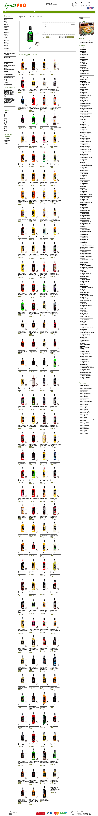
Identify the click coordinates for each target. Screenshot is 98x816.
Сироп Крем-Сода (84, 199)
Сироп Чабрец (83, 337)
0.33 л (5, 124)
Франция (7, 144)
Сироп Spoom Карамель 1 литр (44, 407)
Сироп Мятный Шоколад (86, 256)
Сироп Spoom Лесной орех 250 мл (55, 220)
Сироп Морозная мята (85, 250)
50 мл (5, 130)
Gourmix (6, 29)
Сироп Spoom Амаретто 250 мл (44, 332)
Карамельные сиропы (9, 99)
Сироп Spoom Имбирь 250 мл (33, 90)
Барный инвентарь (8, 62)
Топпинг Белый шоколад (86, 388)
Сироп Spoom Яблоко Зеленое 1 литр (54, 370)
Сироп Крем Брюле (84, 197)
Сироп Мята (82, 254)
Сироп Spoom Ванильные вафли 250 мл (22, 668)
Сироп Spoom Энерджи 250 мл (33, 611)
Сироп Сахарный (84, 294)
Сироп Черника (83, 358)
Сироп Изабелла (84, 154)
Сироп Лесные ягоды (85, 215)
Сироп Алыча (83, 52)
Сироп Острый (83, 271)
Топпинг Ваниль (84, 390)
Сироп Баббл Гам (84, 63)
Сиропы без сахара (8, 77)
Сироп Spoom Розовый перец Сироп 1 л (43, 706)
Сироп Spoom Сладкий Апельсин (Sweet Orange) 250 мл (33, 801)
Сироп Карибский (84, 173)
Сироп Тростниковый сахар (86, 318)
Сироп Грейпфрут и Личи (86, 113)
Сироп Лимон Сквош (85, 218)
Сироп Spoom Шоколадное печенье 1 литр (22, 573)
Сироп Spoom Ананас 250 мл (43, 744)
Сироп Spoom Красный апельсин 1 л (23, 593)
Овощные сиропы (8, 101)
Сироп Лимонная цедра (85, 221)
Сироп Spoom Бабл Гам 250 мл (34, 630)
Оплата (30, 11)
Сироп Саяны (83, 297)
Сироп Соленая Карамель (86, 305)
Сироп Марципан (84, 239)
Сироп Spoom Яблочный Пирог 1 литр (23, 389)
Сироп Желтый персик (85, 141)
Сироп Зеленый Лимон (85, 151)
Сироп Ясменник (84, 378)
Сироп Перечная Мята (85, 273)
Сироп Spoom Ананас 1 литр (53, 499)
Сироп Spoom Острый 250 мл (54, 725)
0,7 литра (6, 121)
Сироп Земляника (84, 152)
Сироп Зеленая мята (85, 146)
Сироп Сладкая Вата (85, 298)
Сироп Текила (83, 310)
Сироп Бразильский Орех (86, 85)
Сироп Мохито (83, 251)
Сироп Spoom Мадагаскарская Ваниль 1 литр (33, 593)
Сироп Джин (83, 122)
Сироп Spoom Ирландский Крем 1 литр (55, 407)
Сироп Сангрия (83, 290)
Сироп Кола (82, 188)
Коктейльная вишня (9, 69)
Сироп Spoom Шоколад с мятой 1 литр (55, 389)
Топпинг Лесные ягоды (85, 412)
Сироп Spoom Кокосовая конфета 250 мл (23, 649)
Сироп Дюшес (83, 127)
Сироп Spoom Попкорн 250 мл (54, 781)
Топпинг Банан (83, 386)
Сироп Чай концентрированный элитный (85, 347)
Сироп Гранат (83, 109)
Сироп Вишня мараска (85, 95)
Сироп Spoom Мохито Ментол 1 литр (54, 165)
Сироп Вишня (83, 93)
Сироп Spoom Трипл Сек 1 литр (34, 237)
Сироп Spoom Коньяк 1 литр (43, 517)
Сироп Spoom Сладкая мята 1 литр (55, 553)
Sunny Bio (6, 43)
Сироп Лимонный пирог (85, 223)
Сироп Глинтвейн (84, 101)
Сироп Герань (83, 98)
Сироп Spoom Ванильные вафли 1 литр (23, 630)
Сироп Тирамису (84, 311)
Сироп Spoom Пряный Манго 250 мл (55, 687)
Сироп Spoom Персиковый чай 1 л (45, 800)
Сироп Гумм (83, 121)
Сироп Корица (83, 191)
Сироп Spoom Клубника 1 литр (54, 274)
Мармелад (6, 72)
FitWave (5, 27)
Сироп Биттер (83, 81)
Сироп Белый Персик (85, 71)
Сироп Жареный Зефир (85, 132)
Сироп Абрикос (83, 47)
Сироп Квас (82, 176)
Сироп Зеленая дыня (85, 144)
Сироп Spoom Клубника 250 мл (33, 553)
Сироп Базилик (83, 65)
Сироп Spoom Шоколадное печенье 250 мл (43, 668)
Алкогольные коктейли (85, 40)
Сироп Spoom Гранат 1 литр (53, 517)
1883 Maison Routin (8, 18)
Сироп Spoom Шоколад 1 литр (44, 388)
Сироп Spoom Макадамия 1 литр (22, 237)
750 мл (5, 114)
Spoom (5, 42)
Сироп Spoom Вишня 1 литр (32, 462)
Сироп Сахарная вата (85, 292)
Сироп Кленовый (84, 181)
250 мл (5, 118)
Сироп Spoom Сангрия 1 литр (33, 145)
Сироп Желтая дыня (85, 138)
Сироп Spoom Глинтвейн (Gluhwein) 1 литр (22, 611)
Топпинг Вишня (83, 391)
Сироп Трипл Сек (84, 314)
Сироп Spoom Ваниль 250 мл (43, 350)
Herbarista (6, 32)
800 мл (5, 127)
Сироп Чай (82, 339)
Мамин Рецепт (7, 50)
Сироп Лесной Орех (84, 213)
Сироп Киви (82, 178)
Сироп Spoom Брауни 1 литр (53, 313)
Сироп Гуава (83, 119)
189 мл (5, 128)
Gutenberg (6, 30)
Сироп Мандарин (84, 234)
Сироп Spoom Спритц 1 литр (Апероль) (43, 274)
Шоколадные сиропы (9, 100)
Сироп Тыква (83, 321)
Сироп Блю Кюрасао (85, 82)
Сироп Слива (83, 302)
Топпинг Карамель (84, 398)
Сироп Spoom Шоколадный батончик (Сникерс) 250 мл (34, 706)
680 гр (5, 122)
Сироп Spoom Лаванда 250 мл (22, 126)
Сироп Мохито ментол (85, 253)
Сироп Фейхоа (83, 322)
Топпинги (6, 82)
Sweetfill (6, 45)
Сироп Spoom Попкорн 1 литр (22, 255)
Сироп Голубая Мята (85, 105)
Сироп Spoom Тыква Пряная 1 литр (55, 108)
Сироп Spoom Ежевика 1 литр (33, 445)
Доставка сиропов (15, 11)
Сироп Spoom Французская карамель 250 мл (22, 800)
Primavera (6, 38)
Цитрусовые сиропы (9, 94)
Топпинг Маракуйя (84, 415)
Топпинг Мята (83, 420)
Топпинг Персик (83, 423)
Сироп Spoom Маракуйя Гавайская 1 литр (23, 201)
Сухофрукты (7, 80)
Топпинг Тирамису (84, 425)
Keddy (5, 34)
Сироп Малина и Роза (85, 229)
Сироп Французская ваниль (86, 327)
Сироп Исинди (83, 167)
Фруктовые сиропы (9, 92)
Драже (5, 68)
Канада (6, 141)
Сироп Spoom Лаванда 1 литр (33, 388)
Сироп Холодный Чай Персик (87, 332)
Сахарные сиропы (8, 98)
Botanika (6, 22)
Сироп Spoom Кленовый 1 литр (22, 294)
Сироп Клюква (83, 184)
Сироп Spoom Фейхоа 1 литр (21, 313)
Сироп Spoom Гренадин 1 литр (22, 462)
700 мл (5, 115)
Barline (5, 21)
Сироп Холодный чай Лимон (87, 331)
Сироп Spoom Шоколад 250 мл (54, 90)
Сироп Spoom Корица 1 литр (43, 72)
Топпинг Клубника (84, 402)
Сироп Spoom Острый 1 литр (32, 164)
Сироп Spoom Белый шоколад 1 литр (54, 535)
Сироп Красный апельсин (86, 194)
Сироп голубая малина (85, 103)
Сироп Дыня (83, 124)
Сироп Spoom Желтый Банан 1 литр (44, 481)
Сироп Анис (82, 57)
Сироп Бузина (83, 87)
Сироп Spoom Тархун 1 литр (32, 126)
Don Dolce (6, 26)
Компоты (6, 71)
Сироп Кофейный (84, 192)
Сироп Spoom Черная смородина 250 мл (23, 726)
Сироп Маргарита (84, 237)
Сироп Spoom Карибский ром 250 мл (55, 630)
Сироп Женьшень (84, 143)
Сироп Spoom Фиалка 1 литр (54, 294)
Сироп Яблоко (83, 370)
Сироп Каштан (83, 175)
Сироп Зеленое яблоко (85, 147)
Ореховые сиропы (8, 93)
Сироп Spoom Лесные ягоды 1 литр (44, 255)
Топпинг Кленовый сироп (86, 401)
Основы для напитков (9, 76)
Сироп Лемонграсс (84, 212)
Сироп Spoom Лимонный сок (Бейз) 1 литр (22, 274)
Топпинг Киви (83, 399)
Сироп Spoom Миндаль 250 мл (22, 332)
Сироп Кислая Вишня (85, 180)
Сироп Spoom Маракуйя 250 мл (44, 781)
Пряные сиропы (8, 95)
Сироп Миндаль (83, 244)
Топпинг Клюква (84, 404)
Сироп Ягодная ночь (85, 374)
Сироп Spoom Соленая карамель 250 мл (33, 332)
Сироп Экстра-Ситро (85, 369)
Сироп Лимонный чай (85, 224)
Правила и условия (39, 11)
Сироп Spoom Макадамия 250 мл (55, 592)
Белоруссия (7, 140)
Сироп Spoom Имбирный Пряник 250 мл (55, 351)
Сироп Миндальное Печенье (87, 245)
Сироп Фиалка (83, 324)
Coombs (6, 24)
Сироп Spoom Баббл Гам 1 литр (23, 499)
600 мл (5, 120)
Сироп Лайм (83, 205)
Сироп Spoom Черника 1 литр (22, 407)
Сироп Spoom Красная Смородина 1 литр (45, 573)
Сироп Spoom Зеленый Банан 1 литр (33, 481)
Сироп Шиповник (84, 362)
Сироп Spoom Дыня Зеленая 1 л (34, 762)
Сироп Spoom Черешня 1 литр (54, 255)
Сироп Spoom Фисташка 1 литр (44, 294)
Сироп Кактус (83, 168)
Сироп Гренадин (84, 114)
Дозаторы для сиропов (9, 58)
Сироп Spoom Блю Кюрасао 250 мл (23, 108)
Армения (7, 138)
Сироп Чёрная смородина (86, 356)
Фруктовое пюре (8, 84)
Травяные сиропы (8, 88)
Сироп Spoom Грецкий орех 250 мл (23, 781)
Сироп (6, 11)
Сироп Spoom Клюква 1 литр (21, 90)
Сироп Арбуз (83, 60)
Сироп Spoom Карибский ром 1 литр (44, 108)
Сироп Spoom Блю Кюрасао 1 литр (55, 462)
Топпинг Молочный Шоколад (87, 419)
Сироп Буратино (84, 89)
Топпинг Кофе (83, 407)
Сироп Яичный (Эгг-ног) (85, 375)
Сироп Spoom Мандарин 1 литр (33, 201)
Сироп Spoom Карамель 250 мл (33, 369)
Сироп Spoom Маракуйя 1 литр (54, 183)
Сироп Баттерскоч (84, 70)
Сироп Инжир (83, 160)
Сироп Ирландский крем (86, 165)
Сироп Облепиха (84, 262)
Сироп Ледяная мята (85, 210)
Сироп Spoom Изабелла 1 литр (54, 426)
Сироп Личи (83, 226)
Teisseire (6, 46)
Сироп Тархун (83, 308)
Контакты (24, 11)
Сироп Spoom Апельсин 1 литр (44, 499)
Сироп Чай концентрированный (85, 344)
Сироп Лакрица (83, 208)
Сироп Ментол (83, 242)
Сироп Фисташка (84, 326)
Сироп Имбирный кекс (85, 156)
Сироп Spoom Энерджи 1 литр (44, 237)
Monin (5, 37)
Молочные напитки (8, 74)
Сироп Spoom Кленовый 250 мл (22, 369)
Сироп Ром (82, 289)
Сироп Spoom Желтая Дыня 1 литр (45, 445)
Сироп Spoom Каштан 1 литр (32, 534)
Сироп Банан (83, 67)
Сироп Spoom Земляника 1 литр (22, 445)
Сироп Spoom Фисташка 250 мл (22, 705)
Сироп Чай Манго (84, 350)
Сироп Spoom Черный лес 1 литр (55, 480)
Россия (6, 143)
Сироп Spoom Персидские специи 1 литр (55, 611)
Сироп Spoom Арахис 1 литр (32, 572)
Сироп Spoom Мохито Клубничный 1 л (34, 726)
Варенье (6, 63)
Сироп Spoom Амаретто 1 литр (22, 517)
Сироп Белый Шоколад (85, 77)
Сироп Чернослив (84, 359)
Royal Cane (6, 40)
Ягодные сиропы (8, 90)
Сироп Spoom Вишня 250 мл (43, 369)
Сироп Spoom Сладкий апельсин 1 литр (45, 554)
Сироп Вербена (83, 92)
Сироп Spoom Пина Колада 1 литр (55, 145)
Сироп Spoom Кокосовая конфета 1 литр (34, 255)
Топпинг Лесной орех (85, 411)
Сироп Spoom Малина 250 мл (54, 332)
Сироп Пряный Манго (85, 279)
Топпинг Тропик (83, 427)
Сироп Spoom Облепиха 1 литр (22, 72)
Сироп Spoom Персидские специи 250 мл (23, 762)
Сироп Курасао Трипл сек (86, 202)
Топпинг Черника (84, 431)
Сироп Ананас (83, 55)
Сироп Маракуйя (84, 236)
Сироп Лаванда (83, 204)
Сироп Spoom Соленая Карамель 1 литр (55, 127)
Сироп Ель (82, 130)
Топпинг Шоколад (84, 433)
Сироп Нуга (82, 258)
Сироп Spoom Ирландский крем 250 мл (33, 668)
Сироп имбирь (83, 159)
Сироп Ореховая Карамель (86, 267)
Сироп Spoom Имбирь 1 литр (32, 426)
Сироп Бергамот (84, 79)
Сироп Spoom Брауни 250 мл (21, 744)
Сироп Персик (83, 274)
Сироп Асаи (82, 62)
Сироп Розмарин (84, 286)
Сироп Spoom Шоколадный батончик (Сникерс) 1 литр (34, 275)
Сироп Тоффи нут (84, 313)
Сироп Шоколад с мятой (86, 366)
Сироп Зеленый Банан (85, 149)
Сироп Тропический (85, 316)
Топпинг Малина (84, 414)
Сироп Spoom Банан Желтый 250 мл (45, 534)
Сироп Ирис (82, 162)
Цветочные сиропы (9, 91)
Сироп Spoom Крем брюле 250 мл (34, 686)
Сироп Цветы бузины (85, 334)
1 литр (5, 112)
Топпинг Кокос (83, 406)
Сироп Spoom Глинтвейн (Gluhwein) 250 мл (33, 781)
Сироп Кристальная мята (86, 200)
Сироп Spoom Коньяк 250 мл (54, 649)
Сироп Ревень (83, 282)
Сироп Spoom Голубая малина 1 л (55, 668)
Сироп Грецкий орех (85, 116)
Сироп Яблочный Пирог (85, 372)
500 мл (5, 119)
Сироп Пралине (83, 278)
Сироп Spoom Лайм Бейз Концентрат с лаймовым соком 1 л (55, 573)
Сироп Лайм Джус (84, 207)
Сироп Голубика (84, 106)
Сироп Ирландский (84, 164)
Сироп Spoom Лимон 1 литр (32, 220)
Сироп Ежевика (83, 129)
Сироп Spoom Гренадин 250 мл (33, 350)
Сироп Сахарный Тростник (86, 295)
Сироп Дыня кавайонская (86, 126)
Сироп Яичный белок (85, 377)
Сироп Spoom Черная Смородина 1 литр (34, 313)
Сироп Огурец (83, 264)
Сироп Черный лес (84, 361)
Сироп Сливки (83, 303)
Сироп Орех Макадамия (85, 265)
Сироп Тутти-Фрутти (85, 319)
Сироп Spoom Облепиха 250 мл (44, 611)
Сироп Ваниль (83, 90)
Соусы (5, 79)
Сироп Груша (83, 117)
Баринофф (6, 48)
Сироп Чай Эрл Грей (85, 353)
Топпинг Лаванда (84, 409)
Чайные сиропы (8, 96)
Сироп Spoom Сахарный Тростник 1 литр (23, 146)
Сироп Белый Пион (84, 73)
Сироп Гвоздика (84, 97)
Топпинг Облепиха (84, 422)
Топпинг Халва (83, 430)
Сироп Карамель (84, 170)
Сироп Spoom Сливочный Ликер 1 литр (34, 649)
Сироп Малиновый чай (85, 231)
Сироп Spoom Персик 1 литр (21, 164)
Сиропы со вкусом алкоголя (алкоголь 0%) (10, 105)
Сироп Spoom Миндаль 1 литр (22, 183)
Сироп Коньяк (83, 189)
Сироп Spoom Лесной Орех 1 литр (45, 220)
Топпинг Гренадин (84, 396)
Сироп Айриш (83, 51)
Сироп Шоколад (84, 364)
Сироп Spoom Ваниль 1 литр (43, 462)
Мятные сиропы (8, 102)
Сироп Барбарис (84, 68)
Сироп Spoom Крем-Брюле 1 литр (34, 72)
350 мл (5, 129)
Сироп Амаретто (84, 54)
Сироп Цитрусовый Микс (86, 335)
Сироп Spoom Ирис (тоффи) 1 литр (23, 426)
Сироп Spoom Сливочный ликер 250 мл (22, 687)
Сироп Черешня (83, 354)
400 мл (5, 116)
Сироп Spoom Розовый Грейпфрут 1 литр (34, 108)
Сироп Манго (83, 232)
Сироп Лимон (83, 216)
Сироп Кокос (83, 186)
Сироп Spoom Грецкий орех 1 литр (23, 553)
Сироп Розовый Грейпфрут (86, 287)
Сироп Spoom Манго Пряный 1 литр (55, 201)
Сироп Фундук (83, 329)
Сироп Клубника (84, 183)
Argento (5, 19)
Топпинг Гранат (83, 394)
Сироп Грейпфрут (84, 111)
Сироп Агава (83, 49)
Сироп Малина (83, 228)
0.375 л (5, 126)
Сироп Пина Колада (84, 276)
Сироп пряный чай (84, 281)
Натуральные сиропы (9, 51)
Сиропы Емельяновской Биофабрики (10, 57)
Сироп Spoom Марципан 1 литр (44, 183)
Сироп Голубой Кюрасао (86, 108)
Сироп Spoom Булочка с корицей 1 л (45, 762)
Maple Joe (6, 35)
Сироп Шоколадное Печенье (87, 367)
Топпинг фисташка (84, 428)
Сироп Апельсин (84, 59)
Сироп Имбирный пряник (86, 157)
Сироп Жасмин (83, 136)
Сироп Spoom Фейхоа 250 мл (54, 762)
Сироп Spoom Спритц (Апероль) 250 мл (22, 351)
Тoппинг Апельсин (84, 385)
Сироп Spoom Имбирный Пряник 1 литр (45, 426)
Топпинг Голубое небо (85, 393)
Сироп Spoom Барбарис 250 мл (44, 649)
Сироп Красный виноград (86, 196)
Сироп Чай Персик (84, 351)
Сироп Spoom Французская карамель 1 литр (33, 294)
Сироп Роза (82, 284)
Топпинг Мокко (83, 417)
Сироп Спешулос (84, 306)
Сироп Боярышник (84, 84)
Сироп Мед (82, 240)
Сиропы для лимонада (9, 103)
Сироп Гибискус (84, 100)
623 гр (5, 123)
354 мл (5, 113)
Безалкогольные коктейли (86, 42)
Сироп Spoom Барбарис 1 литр (22, 480)
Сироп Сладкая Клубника (86, 300)
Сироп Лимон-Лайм (84, 220)
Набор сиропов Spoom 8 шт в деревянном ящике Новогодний (55, 789)
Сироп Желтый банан (85, 139)
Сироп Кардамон (84, 172)
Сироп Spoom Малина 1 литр (32, 517)
